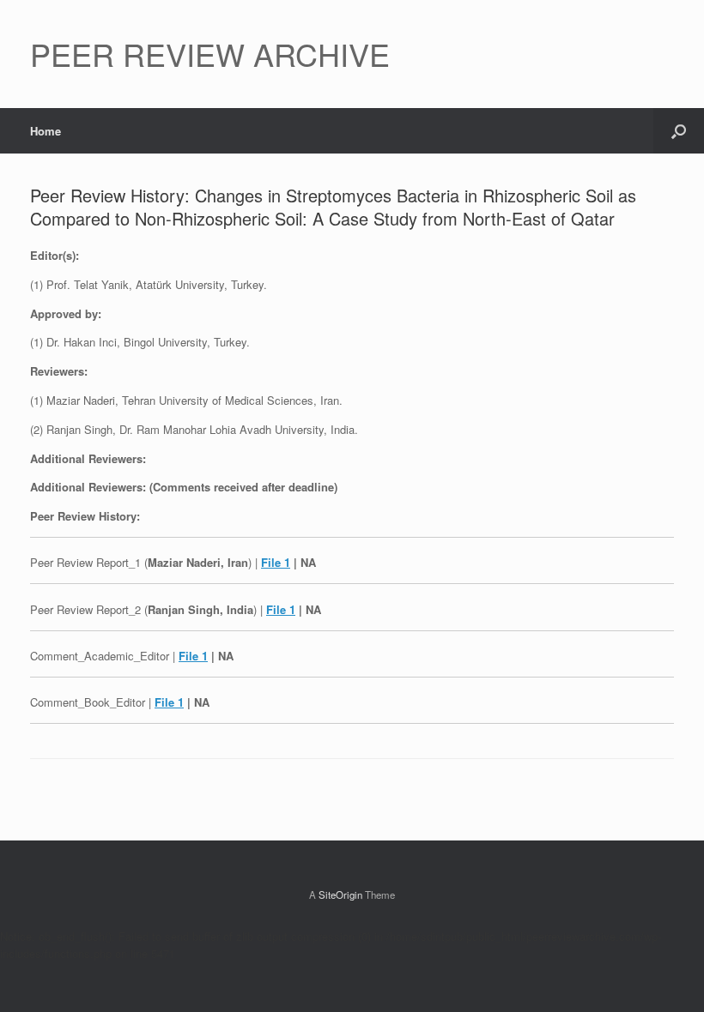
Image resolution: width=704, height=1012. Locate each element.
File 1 (275, 562)
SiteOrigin (340, 894)
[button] (678, 131)
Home (45, 131)
